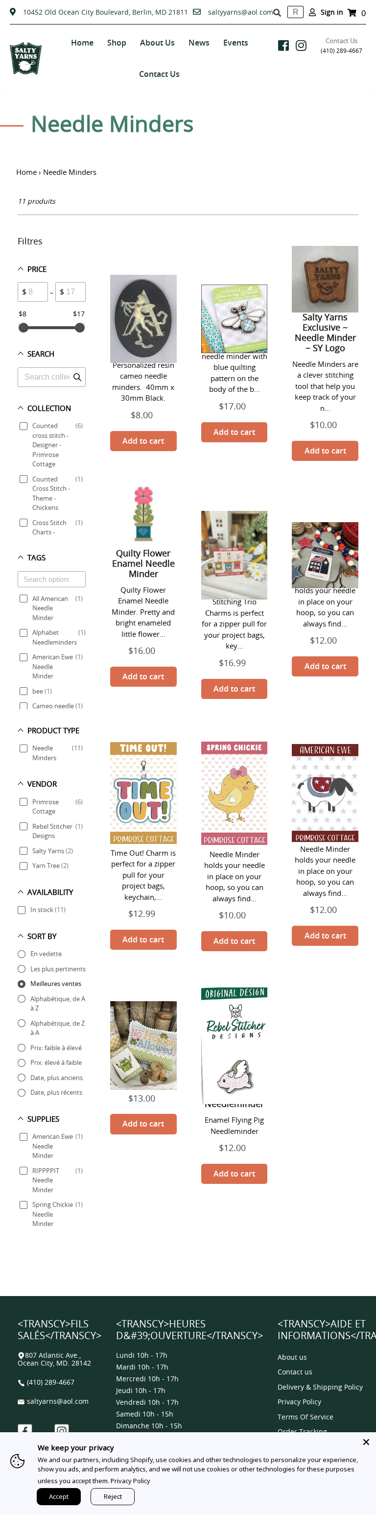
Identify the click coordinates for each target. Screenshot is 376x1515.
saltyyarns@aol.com (240, 12)
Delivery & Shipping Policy (320, 1387)
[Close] (366, 1442)
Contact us (295, 1372)
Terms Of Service (305, 1417)
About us (292, 1357)
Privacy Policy (299, 1402)
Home (26, 172)
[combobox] (295, 12)
